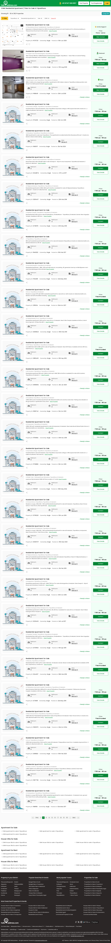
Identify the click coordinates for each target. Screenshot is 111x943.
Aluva (71, 884)
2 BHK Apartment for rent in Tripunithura (15, 854)
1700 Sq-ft (75, 36)
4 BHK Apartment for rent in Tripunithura (15, 857)
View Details (100, 41)
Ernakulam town (74, 882)
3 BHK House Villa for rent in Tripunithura (88, 865)
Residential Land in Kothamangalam (66, 910)
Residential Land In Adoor (36, 914)
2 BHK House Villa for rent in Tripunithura (15, 865)
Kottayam (4, 886)
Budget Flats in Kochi (34, 882)
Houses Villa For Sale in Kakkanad (38, 908)
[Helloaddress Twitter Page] (79, 922)
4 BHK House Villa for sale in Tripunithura (15, 845)
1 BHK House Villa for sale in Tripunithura (51, 842)
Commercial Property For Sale (64, 914)
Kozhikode (4, 893)
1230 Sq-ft (75, 590)
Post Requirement (96, 3)
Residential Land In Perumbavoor (10, 912)
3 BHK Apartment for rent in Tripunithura (88, 854)
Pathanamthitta (18, 884)
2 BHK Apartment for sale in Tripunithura (15, 831)
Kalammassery (74, 888)
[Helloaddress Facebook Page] (76, 922)
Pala (58, 891)
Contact (100, 115)
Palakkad (3, 891)
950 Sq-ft (74, 116)
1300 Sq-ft (75, 723)
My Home (44, 929)
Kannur (3, 895)
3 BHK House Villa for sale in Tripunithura (88, 842)
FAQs (108, 940)
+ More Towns (74, 895)
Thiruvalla (59, 893)
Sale (39, 18)
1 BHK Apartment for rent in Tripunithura (51, 854)
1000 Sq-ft (75, 670)
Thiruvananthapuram (7, 882)
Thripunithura (73, 893)
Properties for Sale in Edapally (92, 891)
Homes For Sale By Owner (8, 908)
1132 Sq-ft (64, 142)
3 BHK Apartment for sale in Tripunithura (88, 831)
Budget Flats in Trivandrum (36, 884)
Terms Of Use (103, 940)
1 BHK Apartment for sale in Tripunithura (51, 831)
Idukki (16, 886)
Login (107, 3)
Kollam (16, 882)
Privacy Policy (95, 940)
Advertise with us (53, 929)
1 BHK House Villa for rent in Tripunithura (51, 865)
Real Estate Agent (61, 912)
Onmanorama (26, 926)
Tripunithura (13, 18)
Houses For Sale (33, 910)
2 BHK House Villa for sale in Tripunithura (15, 842)
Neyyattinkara (60, 895)
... (70, 817)
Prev (37, 817)
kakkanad (72, 886)
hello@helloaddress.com (77, 936)
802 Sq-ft (74, 511)
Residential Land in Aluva (63, 908)
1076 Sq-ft (75, 301)
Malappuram (18, 891)
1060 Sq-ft (75, 195)
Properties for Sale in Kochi (91, 882)
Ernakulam (4, 888)
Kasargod (17, 895)
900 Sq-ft (75, 89)
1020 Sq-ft (75, 63)
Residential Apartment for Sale (37, 25)
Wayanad (17, 893)
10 (67, 817)
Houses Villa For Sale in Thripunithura (93, 908)
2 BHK (46, 18)
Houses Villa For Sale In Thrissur (92, 905)
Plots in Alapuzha (33, 888)
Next (74, 817)
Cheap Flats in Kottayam (35, 893)
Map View (106, 13)
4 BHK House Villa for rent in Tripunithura (15, 868)
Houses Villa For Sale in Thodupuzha (11, 914)
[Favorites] (29, 44)
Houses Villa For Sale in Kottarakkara (39, 912)
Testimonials (22, 929)
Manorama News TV (38, 926)
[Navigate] (4, 34)
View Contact (100, 37)
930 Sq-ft (74, 433)
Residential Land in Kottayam (64, 905)
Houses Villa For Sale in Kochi (37, 905)
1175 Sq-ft (74, 617)
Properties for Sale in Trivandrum (93, 884)
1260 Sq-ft (75, 776)
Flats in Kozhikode (34, 891)
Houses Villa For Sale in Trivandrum (11, 905)
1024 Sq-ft (75, 749)
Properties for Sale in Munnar (92, 895)
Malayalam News (16, 926)
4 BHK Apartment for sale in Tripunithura (15, 834)
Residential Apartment (27, 18)
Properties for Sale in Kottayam (93, 886)
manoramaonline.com (41, 940)
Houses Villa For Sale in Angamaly (10, 910)
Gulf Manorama (59, 926)
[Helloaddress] (9, 3)
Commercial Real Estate (90, 914)
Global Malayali (70, 926)
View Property (53, 31)
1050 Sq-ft (75, 802)
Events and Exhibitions (33, 929)
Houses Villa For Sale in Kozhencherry (93, 912)
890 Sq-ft (75, 696)
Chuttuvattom (49, 926)
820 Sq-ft (74, 221)
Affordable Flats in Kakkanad (37, 886)
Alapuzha (3, 884)
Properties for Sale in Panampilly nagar (95, 888)
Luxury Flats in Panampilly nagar (37, 895)
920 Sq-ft (74, 354)
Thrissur (16, 888)
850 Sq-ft (74, 248)
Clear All (53, 18)
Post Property (84, 3)
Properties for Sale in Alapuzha (93, 893)
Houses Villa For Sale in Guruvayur (92, 910)
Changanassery (61, 886)
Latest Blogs (13, 929)
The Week (79, 926)
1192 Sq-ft (74, 380)
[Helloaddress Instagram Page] (81, 922)
